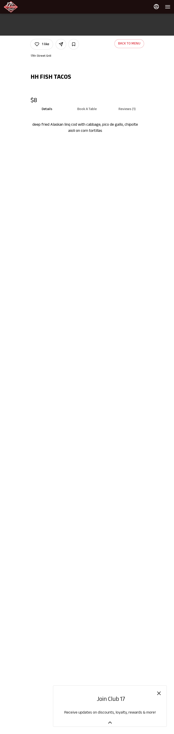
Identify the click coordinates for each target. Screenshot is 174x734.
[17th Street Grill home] (24, 6)
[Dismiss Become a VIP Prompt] (159, 693)
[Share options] (61, 44)
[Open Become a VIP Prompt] (110, 722)
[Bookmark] (74, 44)
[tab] (47, 109)
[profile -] (156, 6)
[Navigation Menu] (168, 7)
